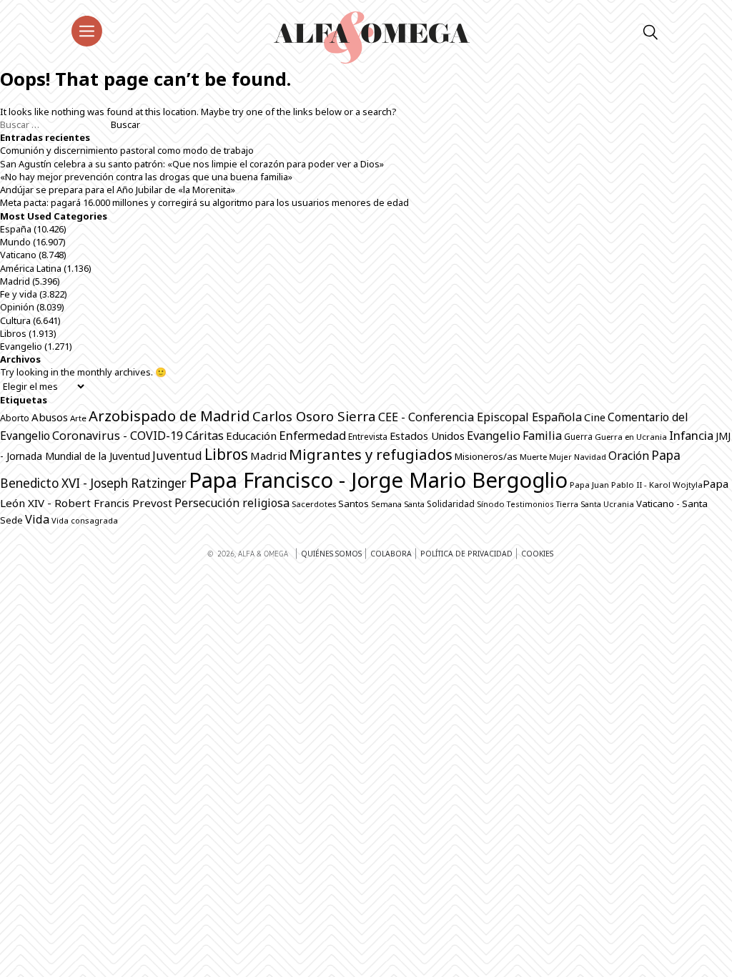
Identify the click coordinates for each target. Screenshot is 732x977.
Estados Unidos (427, 435)
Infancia (691, 435)
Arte (78, 418)
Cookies (537, 554)
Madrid (15, 281)
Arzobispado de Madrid (169, 416)
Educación (251, 435)
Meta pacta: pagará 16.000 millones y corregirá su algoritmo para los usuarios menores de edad (204, 202)
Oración (628, 455)
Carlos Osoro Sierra (314, 416)
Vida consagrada (84, 520)
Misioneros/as (486, 456)
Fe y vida (18, 294)
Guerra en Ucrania (631, 436)
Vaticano (18, 254)
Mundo (15, 241)
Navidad (590, 456)
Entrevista (367, 437)
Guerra (578, 436)
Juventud (177, 455)
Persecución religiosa (232, 503)
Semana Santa (398, 504)
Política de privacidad (466, 554)
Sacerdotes (314, 504)
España (15, 228)
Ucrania (618, 504)
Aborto (14, 418)
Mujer (560, 456)
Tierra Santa (578, 504)
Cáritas (204, 435)
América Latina (30, 268)
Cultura (15, 320)
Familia (542, 435)
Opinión (17, 306)
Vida (37, 519)
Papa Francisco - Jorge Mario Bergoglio (378, 480)
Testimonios (530, 504)
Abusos (49, 417)
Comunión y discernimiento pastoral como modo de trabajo (127, 150)
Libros (13, 333)
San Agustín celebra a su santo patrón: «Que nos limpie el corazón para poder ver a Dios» (192, 163)
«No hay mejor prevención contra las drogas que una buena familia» (146, 176)
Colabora (391, 554)
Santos (353, 503)
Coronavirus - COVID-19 (117, 435)
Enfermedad (312, 435)
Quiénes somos (331, 554)
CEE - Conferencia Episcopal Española (480, 417)
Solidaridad (451, 504)
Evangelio (21, 346)
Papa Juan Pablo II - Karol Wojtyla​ (636, 484)
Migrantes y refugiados (370, 454)
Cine (594, 417)
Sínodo (491, 504)
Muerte (533, 456)
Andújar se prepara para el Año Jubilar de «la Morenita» (117, 189)
